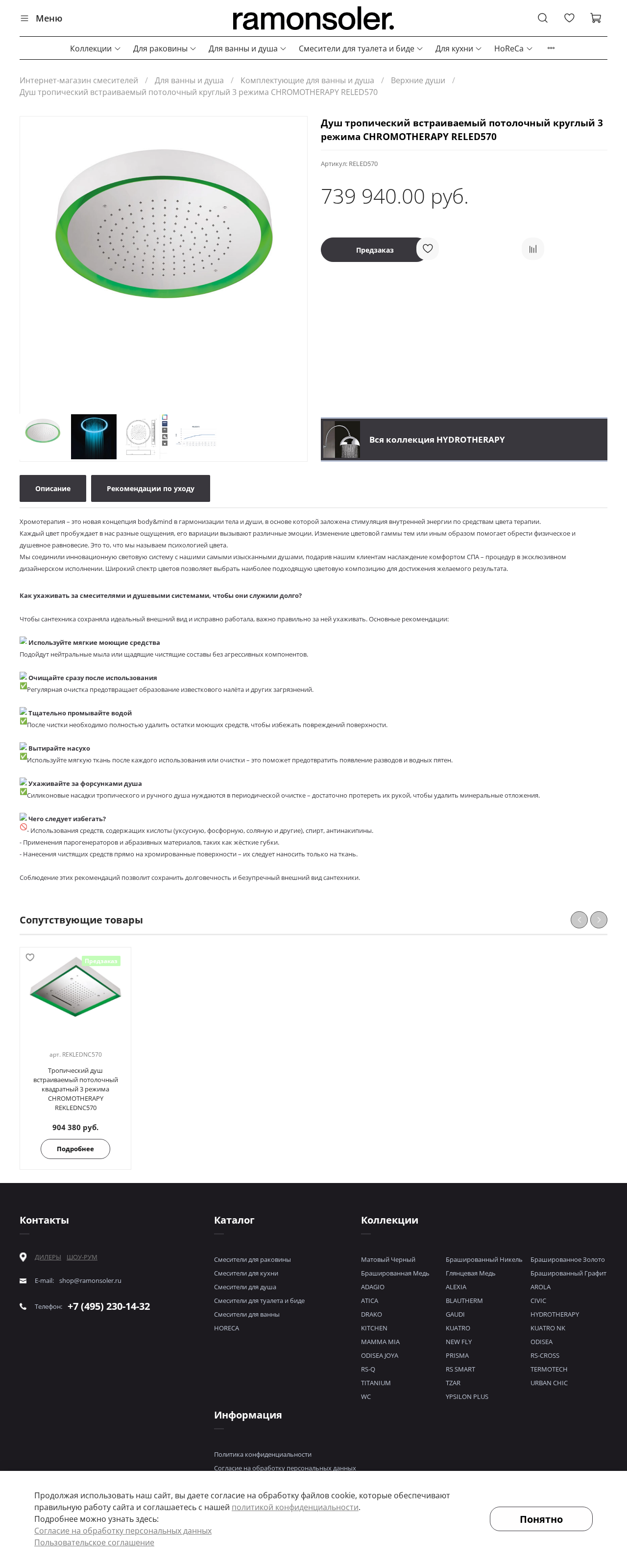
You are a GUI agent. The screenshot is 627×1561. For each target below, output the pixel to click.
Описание (53, 488)
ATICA (369, 1300)
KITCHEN (374, 1328)
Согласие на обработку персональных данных (285, 1468)
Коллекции (91, 48)
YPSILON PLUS (467, 1396)
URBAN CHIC (549, 1382)
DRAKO (371, 1314)
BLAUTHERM (464, 1300)
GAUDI (455, 1314)
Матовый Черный (388, 1259)
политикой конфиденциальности (295, 1507)
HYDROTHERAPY (555, 1314)
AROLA (541, 1286)
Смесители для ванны (247, 1314)
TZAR (453, 1382)
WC (366, 1396)
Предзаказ (375, 250)
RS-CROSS (545, 1355)
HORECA (226, 1328)
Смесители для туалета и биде (356, 48)
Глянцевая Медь (471, 1273)
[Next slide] (291, 261)
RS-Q (368, 1369)
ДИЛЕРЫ (48, 1257)
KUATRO (458, 1328)
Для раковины (160, 48)
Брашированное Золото (568, 1259)
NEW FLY (459, 1341)
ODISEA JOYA (379, 1355)
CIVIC (538, 1300)
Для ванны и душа (243, 48)
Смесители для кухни (246, 1273)
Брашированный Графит (568, 1273)
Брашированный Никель (484, 1259)
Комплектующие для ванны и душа (307, 80)
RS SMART (460, 1369)
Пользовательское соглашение (94, 1542)
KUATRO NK (548, 1328)
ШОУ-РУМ (82, 1257)
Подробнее (75, 1149)
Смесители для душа (245, 1286)
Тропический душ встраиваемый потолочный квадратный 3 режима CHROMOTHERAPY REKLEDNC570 (75, 1089)
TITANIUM (376, 1382)
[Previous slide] (36, 261)
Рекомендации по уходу (150, 488)
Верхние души (418, 80)
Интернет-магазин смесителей (79, 80)
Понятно (541, 1519)
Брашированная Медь (395, 1273)
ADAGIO (373, 1286)
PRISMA (457, 1355)
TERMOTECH (549, 1369)
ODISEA (542, 1341)
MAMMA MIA (380, 1341)
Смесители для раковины (252, 1259)
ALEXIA (456, 1286)
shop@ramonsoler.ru (90, 1280)
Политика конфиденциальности (263, 1454)
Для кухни (454, 48)
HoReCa (509, 48)
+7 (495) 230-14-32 (109, 1306)
